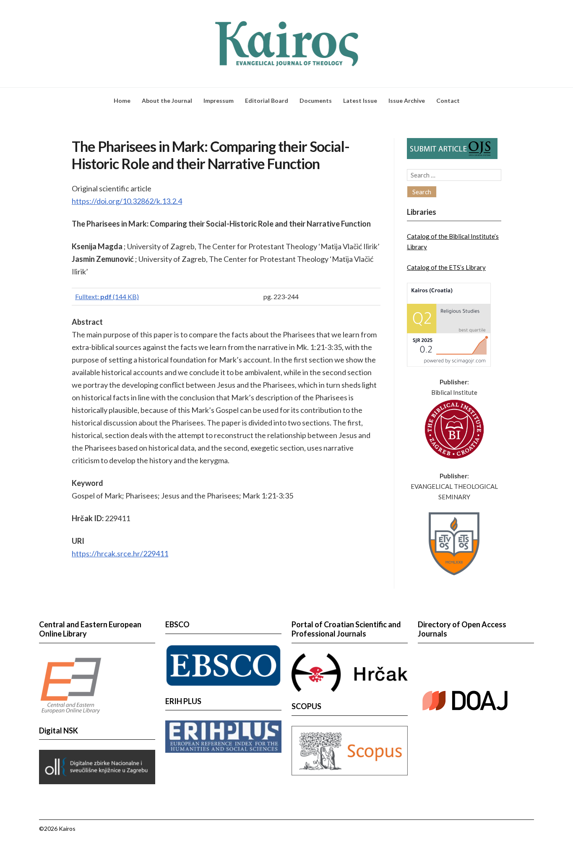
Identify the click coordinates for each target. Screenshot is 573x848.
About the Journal (167, 100)
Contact (448, 100)
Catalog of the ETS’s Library (446, 267)
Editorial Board (266, 100)
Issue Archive (406, 100)
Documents (316, 100)
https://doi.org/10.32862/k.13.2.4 (127, 201)
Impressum (218, 100)
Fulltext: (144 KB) (107, 296)
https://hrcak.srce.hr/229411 (120, 553)
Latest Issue (360, 100)
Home (122, 100)
